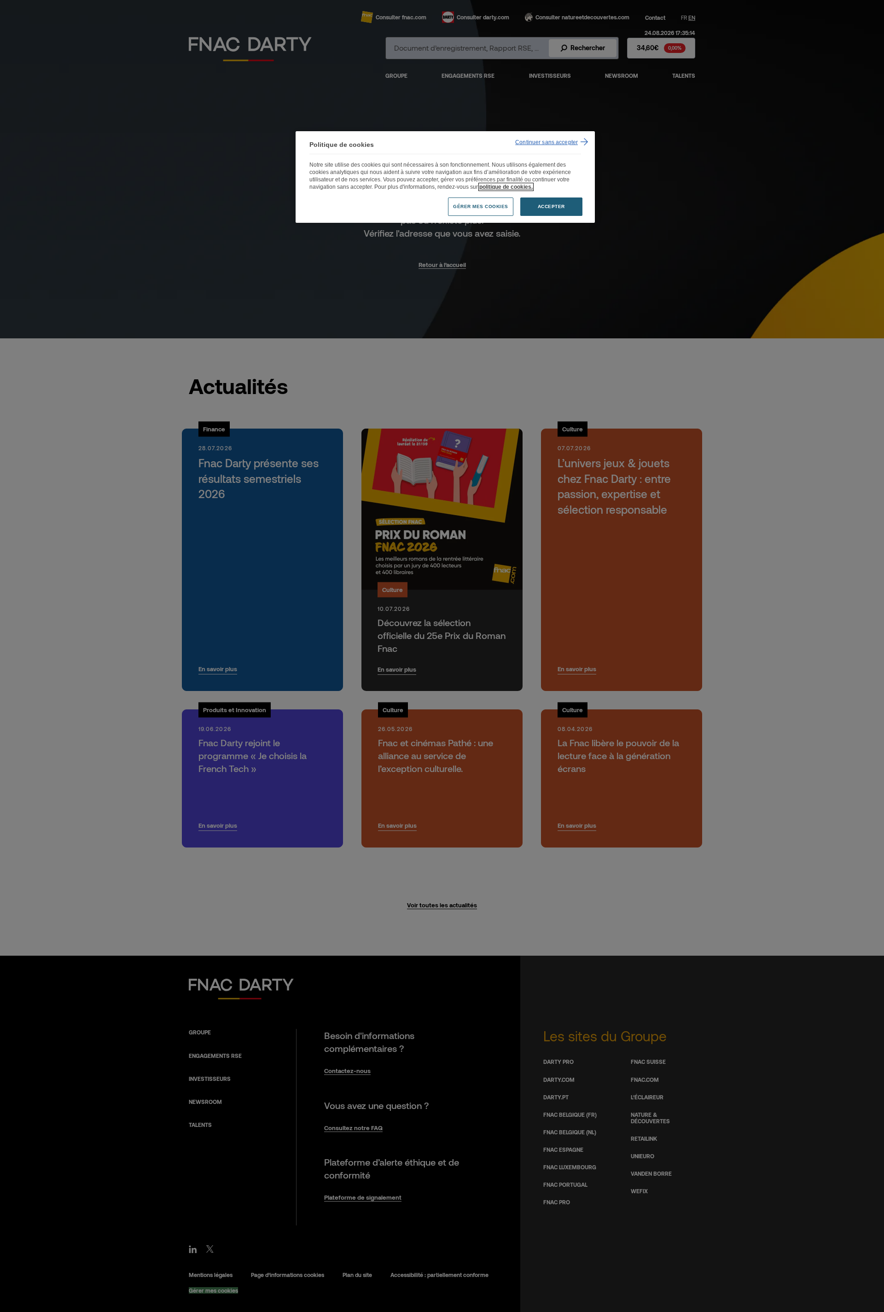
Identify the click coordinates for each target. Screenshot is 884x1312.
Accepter (551, 206)
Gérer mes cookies (480, 206)
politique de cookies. (506, 187)
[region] (445, 177)
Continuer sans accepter (546, 142)
